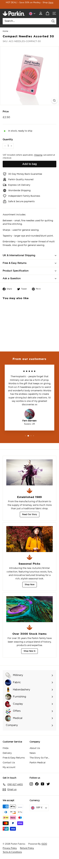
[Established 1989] (29, 472)
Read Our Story (29, 514)
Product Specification (15, 271)
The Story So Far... (39, 758)
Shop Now (29, 584)
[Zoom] (54, 100)
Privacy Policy (10, 848)
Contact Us (9, 763)
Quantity (8, 139)
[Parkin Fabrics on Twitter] (48, 784)
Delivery (7, 753)
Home (5, 31)
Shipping (38, 155)
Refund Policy (27, 848)
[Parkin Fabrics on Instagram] (31, 784)
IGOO (44, 844)
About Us (35, 748)
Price (6, 111)
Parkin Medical (37, 763)
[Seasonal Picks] (29, 539)
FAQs (5, 748)
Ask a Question (12, 278)
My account (9, 767)
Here (50, 3)
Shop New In (29, 651)
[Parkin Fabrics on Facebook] (37, 784)
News (33, 753)
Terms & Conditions (12, 852)
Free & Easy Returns (14, 263)
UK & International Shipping (19, 255)
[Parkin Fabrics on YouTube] (42, 784)
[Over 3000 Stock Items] (29, 609)
